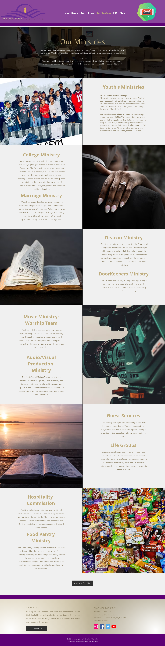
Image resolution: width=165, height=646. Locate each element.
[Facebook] (102, 626)
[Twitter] (108, 626)
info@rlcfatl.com (101, 621)
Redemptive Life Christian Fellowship (86, 639)
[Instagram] (96, 626)
